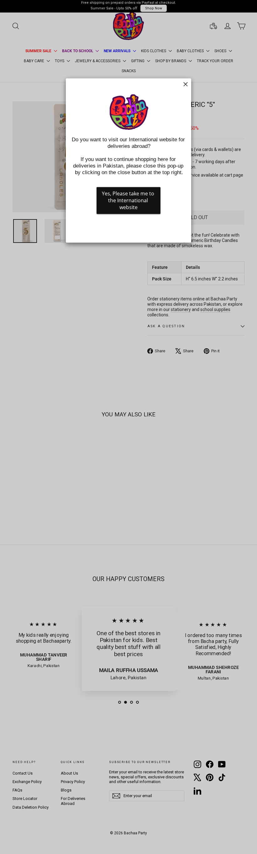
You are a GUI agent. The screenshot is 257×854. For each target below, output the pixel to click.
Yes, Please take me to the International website (128, 200)
